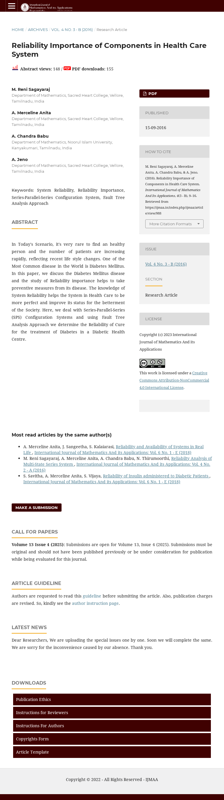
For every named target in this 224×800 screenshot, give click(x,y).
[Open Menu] (12, 6)
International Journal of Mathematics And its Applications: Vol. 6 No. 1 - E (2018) (112, 452)
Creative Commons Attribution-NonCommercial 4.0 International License (174, 380)
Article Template (32, 752)
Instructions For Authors (40, 725)
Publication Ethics (33, 699)
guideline (92, 596)
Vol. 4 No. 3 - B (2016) (72, 29)
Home (18, 29)
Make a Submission (36, 507)
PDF (152, 93)
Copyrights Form (32, 739)
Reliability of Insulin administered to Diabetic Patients (156, 476)
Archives (38, 29)
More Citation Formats (170, 223)
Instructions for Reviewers (42, 712)
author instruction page (95, 603)
